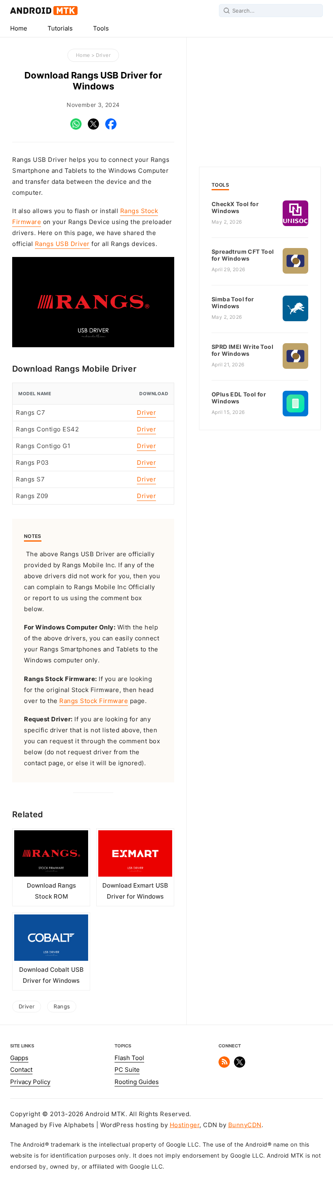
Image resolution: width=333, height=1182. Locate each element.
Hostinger (185, 1125)
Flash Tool (129, 1058)
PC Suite (127, 1069)
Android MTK (44, 10)
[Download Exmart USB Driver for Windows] (135, 855)
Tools (101, 28)
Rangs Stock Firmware (93, 701)
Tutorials (60, 28)
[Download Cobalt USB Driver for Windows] (51, 939)
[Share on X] (93, 127)
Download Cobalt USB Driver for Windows (51, 975)
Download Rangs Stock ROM (51, 891)
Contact (21, 1069)
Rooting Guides (137, 1082)
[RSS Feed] (224, 1065)
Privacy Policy (30, 1082)
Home (18, 28)
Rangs (62, 1006)
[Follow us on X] (239, 1065)
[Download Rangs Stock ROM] (51, 855)
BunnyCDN (245, 1125)
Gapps (19, 1058)
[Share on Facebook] (111, 127)
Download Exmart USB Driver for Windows (135, 891)
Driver (103, 55)
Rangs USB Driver (62, 244)
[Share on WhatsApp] (76, 127)
